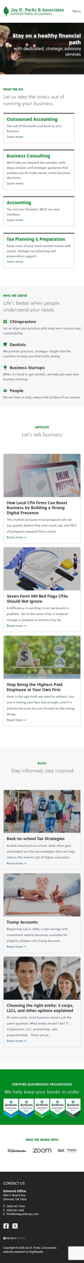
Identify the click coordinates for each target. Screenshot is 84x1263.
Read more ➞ (42, 537)
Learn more (37, 136)
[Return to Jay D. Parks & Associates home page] (33, 11)
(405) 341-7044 (16, 1206)
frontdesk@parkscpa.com (23, 1214)
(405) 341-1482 (15, 1210)
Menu (77, 11)
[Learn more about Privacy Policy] (14, 1238)
